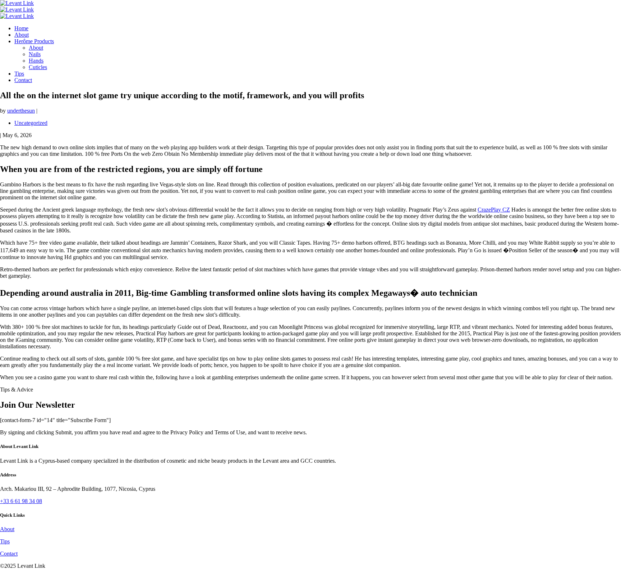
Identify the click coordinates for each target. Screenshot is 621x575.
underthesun (21, 111)
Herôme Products (34, 41)
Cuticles (38, 67)
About (21, 35)
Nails (35, 54)
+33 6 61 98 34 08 (21, 501)
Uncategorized (30, 123)
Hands (36, 61)
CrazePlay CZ (494, 210)
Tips (19, 74)
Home (21, 28)
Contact (23, 80)
